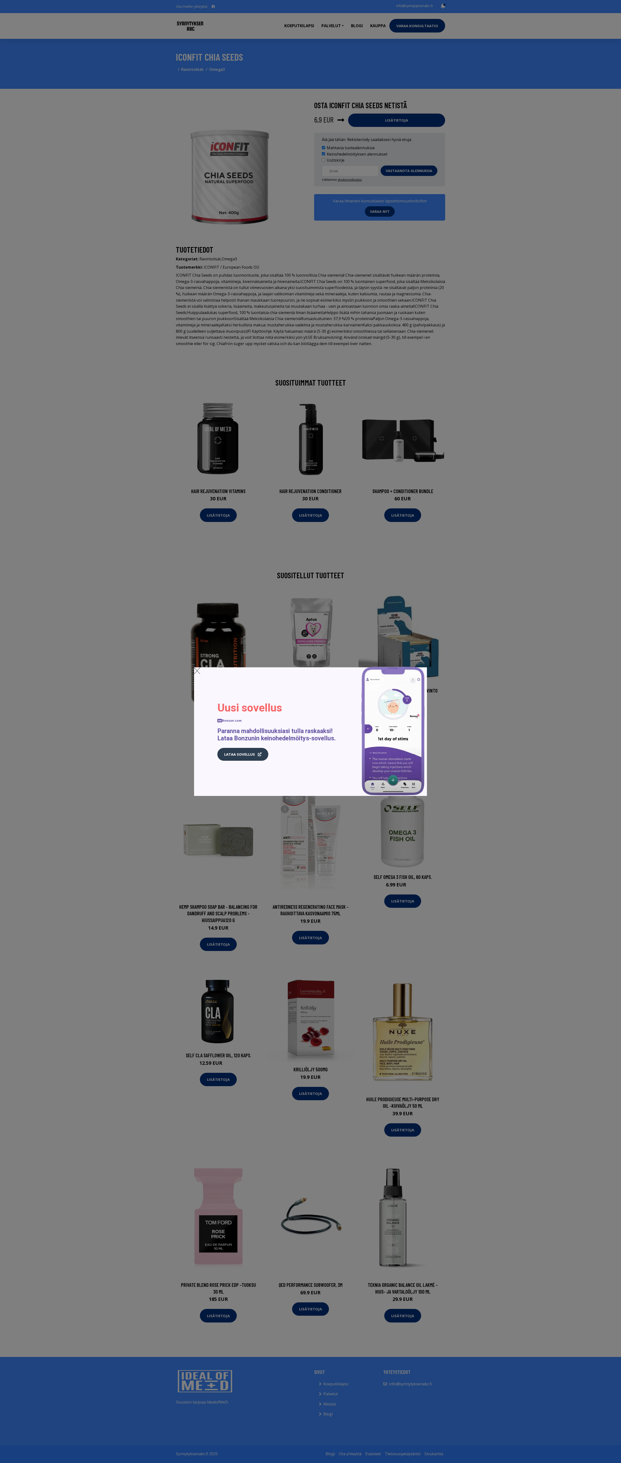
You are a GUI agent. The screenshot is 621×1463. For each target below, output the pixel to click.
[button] (242, 754)
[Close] (197, 670)
